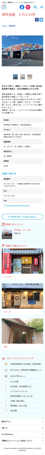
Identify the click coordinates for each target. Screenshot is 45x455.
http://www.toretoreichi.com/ (18, 205)
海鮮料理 (12, 26)
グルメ (4, 26)
